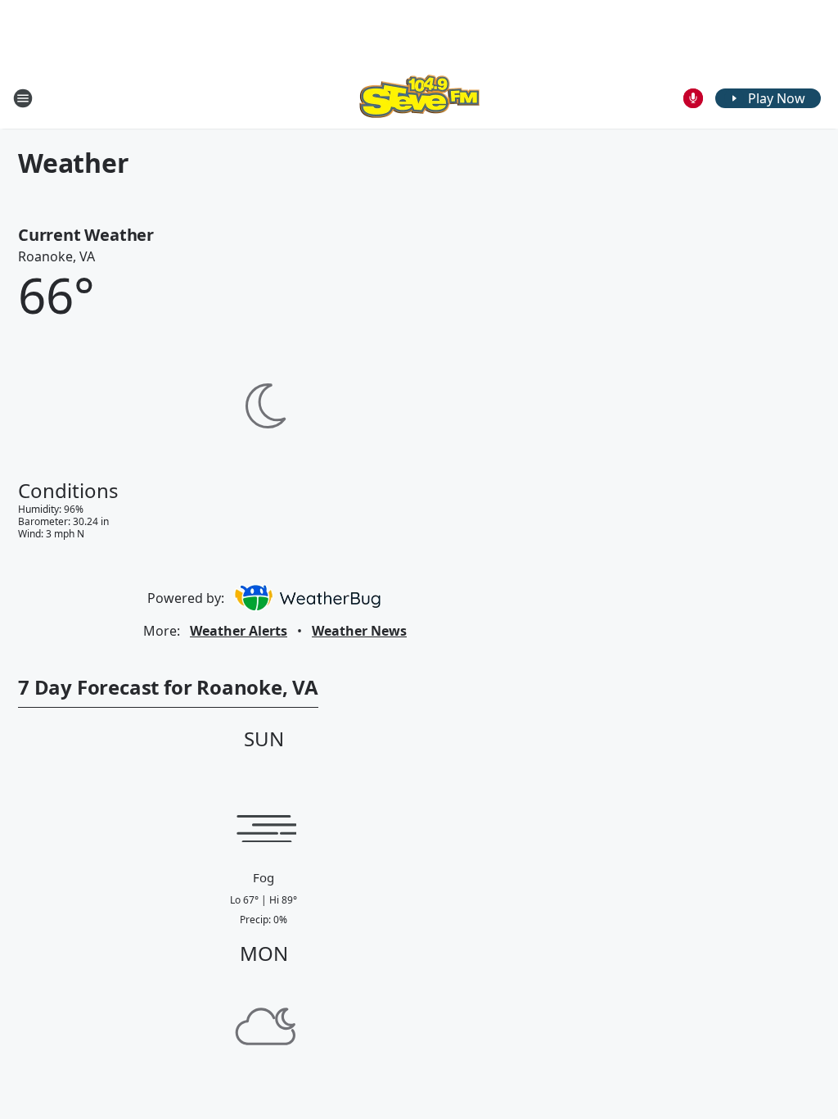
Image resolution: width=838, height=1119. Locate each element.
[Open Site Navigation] (23, 98)
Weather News (359, 631)
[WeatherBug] (307, 598)
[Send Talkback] (693, 98)
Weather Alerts (238, 631)
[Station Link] (419, 98)
